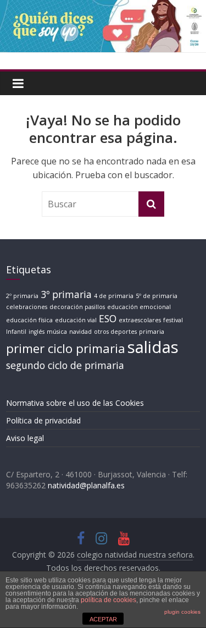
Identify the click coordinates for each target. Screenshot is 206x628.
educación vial (76, 320)
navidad (80, 331)
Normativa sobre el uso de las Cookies (75, 403)
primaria (151, 331)
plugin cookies (182, 612)
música (57, 331)
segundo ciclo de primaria (65, 365)
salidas (153, 347)
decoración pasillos (77, 307)
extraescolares (140, 320)
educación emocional (139, 307)
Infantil (16, 331)
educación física (29, 320)
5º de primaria (156, 296)
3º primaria (66, 294)
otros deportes (115, 331)
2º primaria (22, 296)
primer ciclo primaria (65, 348)
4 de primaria (113, 296)
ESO (107, 318)
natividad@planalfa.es (86, 485)
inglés (36, 331)
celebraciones (26, 307)
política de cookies (108, 600)
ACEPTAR (103, 619)
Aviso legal (25, 438)
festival (173, 320)
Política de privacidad (43, 420)
